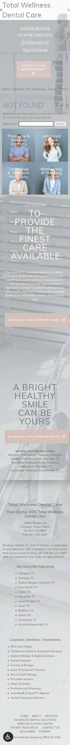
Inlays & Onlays (20, 684)
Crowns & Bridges (22, 665)
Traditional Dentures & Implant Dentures (36, 651)
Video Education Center (35, 723)
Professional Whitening (26, 688)
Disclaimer (27, 731)
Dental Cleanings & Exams (28, 697)
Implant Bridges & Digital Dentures (33, 656)
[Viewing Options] (8, 737)
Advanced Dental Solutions (35, 720)
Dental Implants (21, 660)
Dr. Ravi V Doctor (37, 545)
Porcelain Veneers (22, 679)
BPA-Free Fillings (21, 646)
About (36, 716)
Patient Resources (24, 727)
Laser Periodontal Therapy (28, 670)
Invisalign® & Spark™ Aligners (30, 693)
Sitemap (44, 731)
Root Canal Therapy (24, 674)
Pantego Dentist (13, 545)
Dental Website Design (24, 737)
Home (24, 716)
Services (51, 716)
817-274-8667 (37, 530)
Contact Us (51, 727)
